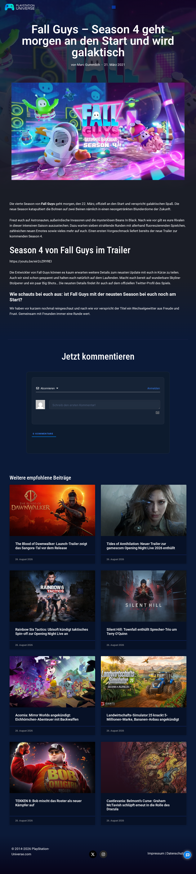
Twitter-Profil (145, 283)
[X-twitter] (93, 854)
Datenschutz (176, 853)
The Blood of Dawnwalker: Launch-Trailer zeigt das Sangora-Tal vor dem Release (51, 546)
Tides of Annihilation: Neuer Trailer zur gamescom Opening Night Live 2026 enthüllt (141, 546)
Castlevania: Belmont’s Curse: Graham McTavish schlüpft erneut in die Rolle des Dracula (138, 805)
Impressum (156, 853)
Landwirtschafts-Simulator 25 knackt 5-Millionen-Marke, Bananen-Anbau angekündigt (143, 717)
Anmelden (153, 388)
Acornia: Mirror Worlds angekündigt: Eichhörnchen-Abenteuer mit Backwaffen (46, 717)
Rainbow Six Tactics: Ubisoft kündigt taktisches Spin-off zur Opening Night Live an (51, 631)
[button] (114, 7)
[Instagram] (103, 854)
